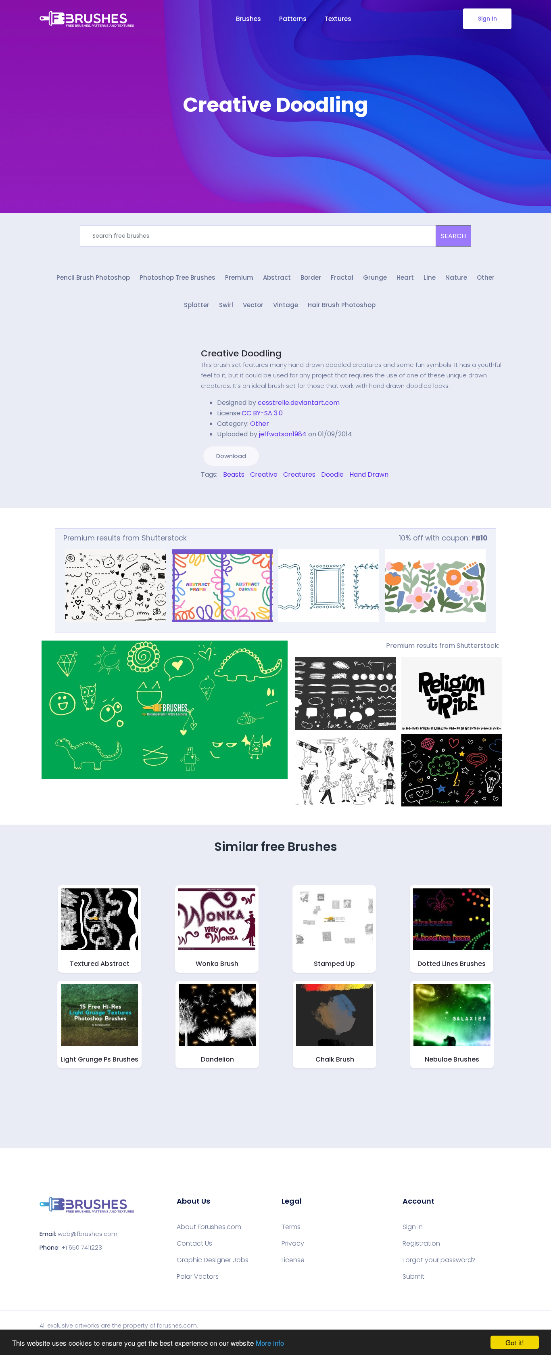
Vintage (285, 305)
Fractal (342, 277)
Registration (421, 1244)
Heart (405, 277)
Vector (253, 305)
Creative (264, 474)
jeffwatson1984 (283, 434)
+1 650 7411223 (81, 1247)
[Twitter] (209, 491)
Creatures (299, 474)
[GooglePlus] (220, 491)
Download (231, 456)
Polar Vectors (198, 1277)
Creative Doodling (241, 353)
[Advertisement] (275, 141)
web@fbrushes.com (87, 1233)
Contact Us (194, 1244)
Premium (239, 277)
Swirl (226, 305)
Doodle (332, 474)
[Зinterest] (214, 491)
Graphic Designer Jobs (212, 1260)
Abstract (277, 277)
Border (311, 277)
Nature (456, 277)
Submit (413, 1277)
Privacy (293, 1244)
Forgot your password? (439, 1260)
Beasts (233, 474)
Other (486, 277)
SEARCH (453, 236)
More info (270, 1343)
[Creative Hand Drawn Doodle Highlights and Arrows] (345, 693)
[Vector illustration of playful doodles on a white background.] (115, 585)
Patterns (293, 19)
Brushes (248, 19)
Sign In (487, 19)
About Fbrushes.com (209, 1227)
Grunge (375, 277)
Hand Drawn (368, 474)
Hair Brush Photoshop (342, 305)
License (293, 1260)
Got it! (514, 1342)
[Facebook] (203, 491)
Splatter (196, 305)
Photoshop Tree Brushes (177, 277)
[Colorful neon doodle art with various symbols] (451, 770)
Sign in (413, 1227)
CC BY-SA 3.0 (262, 413)
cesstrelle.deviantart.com (299, 402)
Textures (338, 19)
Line (430, 277)
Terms (291, 1227)
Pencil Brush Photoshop (93, 277)
